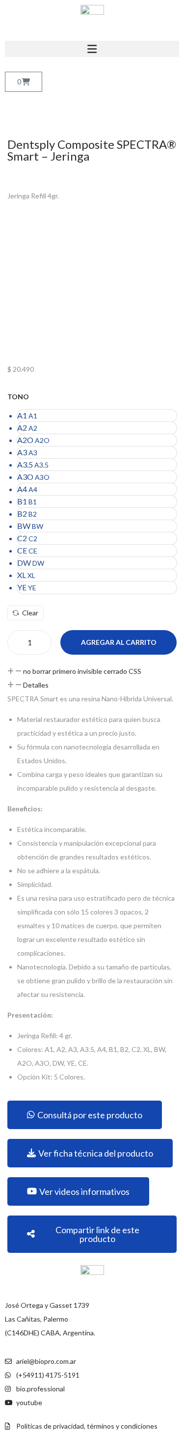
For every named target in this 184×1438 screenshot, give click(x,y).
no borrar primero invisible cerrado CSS (82, 671)
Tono (18, 396)
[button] (92, 49)
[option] (97, 416)
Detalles (36, 685)
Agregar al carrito (119, 642)
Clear (30, 612)
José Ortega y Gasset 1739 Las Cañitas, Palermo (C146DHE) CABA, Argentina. (50, 1319)
